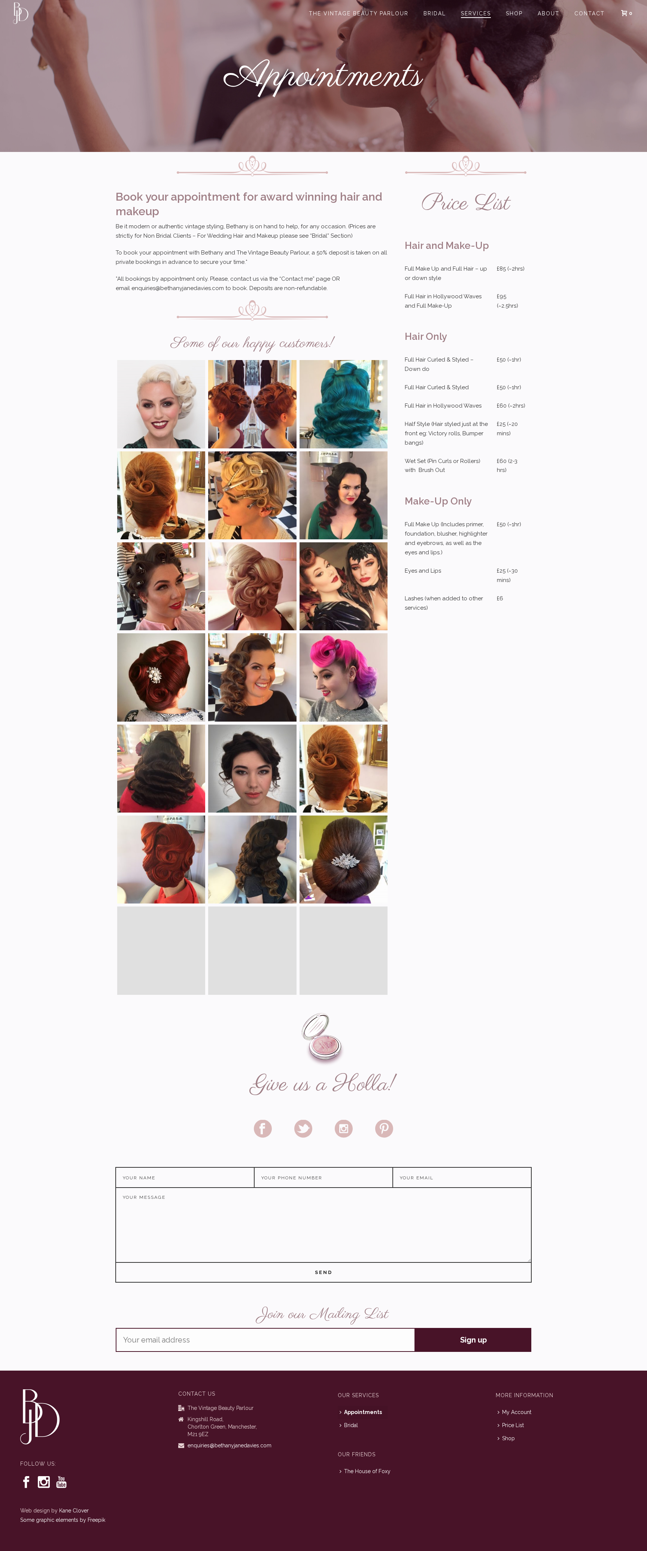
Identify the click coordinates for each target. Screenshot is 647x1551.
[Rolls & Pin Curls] (161, 677)
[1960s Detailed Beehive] (161, 495)
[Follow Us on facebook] (26, 1482)
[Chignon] (344, 860)
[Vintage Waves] (252, 950)
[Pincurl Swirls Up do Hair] (252, 586)
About (548, 13)
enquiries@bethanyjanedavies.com (229, 1445)
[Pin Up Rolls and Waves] (344, 404)
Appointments (363, 1412)
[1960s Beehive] (344, 769)
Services (476, 13)
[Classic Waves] (161, 769)
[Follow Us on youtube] (61, 1482)
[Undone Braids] (252, 769)
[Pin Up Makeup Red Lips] (161, 586)
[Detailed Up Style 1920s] (252, 495)
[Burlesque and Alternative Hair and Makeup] (344, 586)
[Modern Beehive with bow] (344, 950)
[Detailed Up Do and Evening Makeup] (161, 404)
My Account (516, 1412)
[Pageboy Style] (161, 950)
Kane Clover (74, 1511)
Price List (513, 1425)
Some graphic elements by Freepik (62, 1520)
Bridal (434, 13)
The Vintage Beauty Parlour (358, 13)
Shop (514, 13)
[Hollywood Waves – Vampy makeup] (344, 495)
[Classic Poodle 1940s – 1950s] (252, 404)
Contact (589, 13)
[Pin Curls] (161, 860)
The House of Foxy (367, 1471)
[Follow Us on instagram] (44, 1482)
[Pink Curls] (344, 677)
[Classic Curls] (252, 677)
